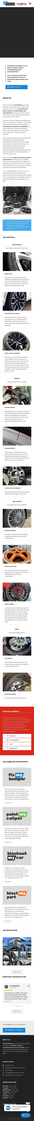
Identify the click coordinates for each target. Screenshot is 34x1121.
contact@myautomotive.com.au (14, 1072)
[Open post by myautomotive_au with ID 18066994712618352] (24, 944)
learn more (8, 802)
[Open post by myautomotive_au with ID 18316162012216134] (10, 944)
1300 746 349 (8, 1070)
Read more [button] (7, 1001)
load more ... (17, 972)
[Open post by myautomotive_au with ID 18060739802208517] (24, 958)
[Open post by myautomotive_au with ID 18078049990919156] (10, 958)
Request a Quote (14, 87)
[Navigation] (30, 3)
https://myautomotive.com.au (13, 1075)
